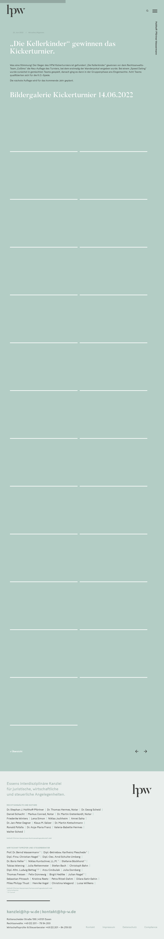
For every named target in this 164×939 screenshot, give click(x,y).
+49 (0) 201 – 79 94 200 (37, 923)
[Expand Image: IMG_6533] (44, 224)
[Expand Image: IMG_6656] (113, 654)
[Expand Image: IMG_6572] (113, 415)
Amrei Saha (78, 818)
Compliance (150, 927)
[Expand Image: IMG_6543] (44, 272)
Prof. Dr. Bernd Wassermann (23, 852)
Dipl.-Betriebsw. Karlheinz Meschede (65, 852)
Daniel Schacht (16, 814)
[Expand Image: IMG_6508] (44, 176)
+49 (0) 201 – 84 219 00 (59, 927)
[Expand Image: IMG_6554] (44, 319)
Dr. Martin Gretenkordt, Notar (74, 814)
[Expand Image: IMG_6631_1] (113, 559)
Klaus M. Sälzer (43, 822)
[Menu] (154, 11)
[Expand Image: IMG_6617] (113, 511)
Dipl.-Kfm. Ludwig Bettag (23, 869)
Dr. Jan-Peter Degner (19, 822)
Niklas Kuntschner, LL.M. (43, 861)
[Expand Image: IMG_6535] (113, 224)
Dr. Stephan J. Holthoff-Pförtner (25, 809)
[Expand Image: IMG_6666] (44, 702)
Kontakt (90, 927)
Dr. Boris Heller (16, 861)
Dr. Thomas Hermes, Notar (62, 809)
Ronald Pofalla (15, 827)
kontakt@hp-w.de (59, 911)
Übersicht (17, 751)
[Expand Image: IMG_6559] (113, 319)
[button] (148, 10)
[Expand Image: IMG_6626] (44, 559)
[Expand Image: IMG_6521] (113, 176)
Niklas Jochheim (58, 818)
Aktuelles (32, 33)
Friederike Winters (17, 818)
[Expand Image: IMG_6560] (44, 367)
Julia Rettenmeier (38, 865)
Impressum (109, 927)
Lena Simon (38, 818)
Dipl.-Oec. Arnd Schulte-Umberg (61, 856)
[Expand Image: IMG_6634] (44, 606)
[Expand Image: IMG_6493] (44, 128)
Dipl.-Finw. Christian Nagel (23, 856)
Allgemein (40, 33)
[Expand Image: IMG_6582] (44, 463)
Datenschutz (130, 927)
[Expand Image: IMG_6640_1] (113, 606)
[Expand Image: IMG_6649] (44, 654)
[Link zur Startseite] (17, 11)
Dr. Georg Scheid (91, 809)
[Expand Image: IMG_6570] (44, 415)
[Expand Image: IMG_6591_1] (113, 463)
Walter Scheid (15, 831)
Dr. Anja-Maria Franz (39, 827)
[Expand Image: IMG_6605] (44, 511)
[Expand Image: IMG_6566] (113, 367)
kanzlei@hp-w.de (23, 911)
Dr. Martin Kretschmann (69, 822)
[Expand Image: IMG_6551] (113, 272)
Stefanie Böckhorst (73, 861)
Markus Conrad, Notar (41, 814)
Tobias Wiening (15, 865)
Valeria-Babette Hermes (68, 827)
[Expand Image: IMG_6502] (113, 128)
